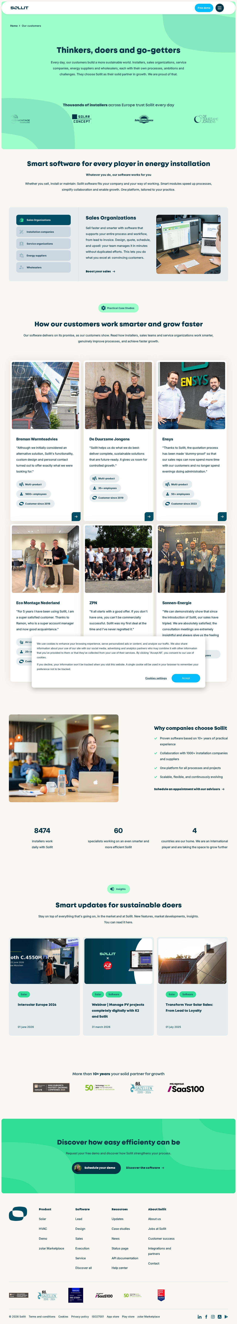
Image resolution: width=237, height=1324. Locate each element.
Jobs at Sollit (157, 1229)
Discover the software (143, 1168)
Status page (120, 1248)
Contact (153, 1263)
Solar (42, 1219)
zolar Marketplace (51, 1248)
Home (14, 25)
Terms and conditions (42, 1316)
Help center (120, 1268)
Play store (128, 1316)
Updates (117, 1219)
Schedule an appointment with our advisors (187, 789)
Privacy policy (80, 1316)
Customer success (161, 1238)
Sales (79, 1238)
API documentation (125, 1258)
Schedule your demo (99, 1168)
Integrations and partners (159, 1251)
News (116, 1238)
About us (154, 1219)
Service (80, 1258)
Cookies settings (156, 678)
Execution (82, 1248)
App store (113, 1316)
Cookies (63, 1316)
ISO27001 (98, 1316)
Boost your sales (98, 271)
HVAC (43, 1229)
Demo (43, 1238)
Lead (78, 1219)
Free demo (204, 7)
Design (80, 1229)
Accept (186, 678)
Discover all (83, 1268)
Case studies (121, 1229)
